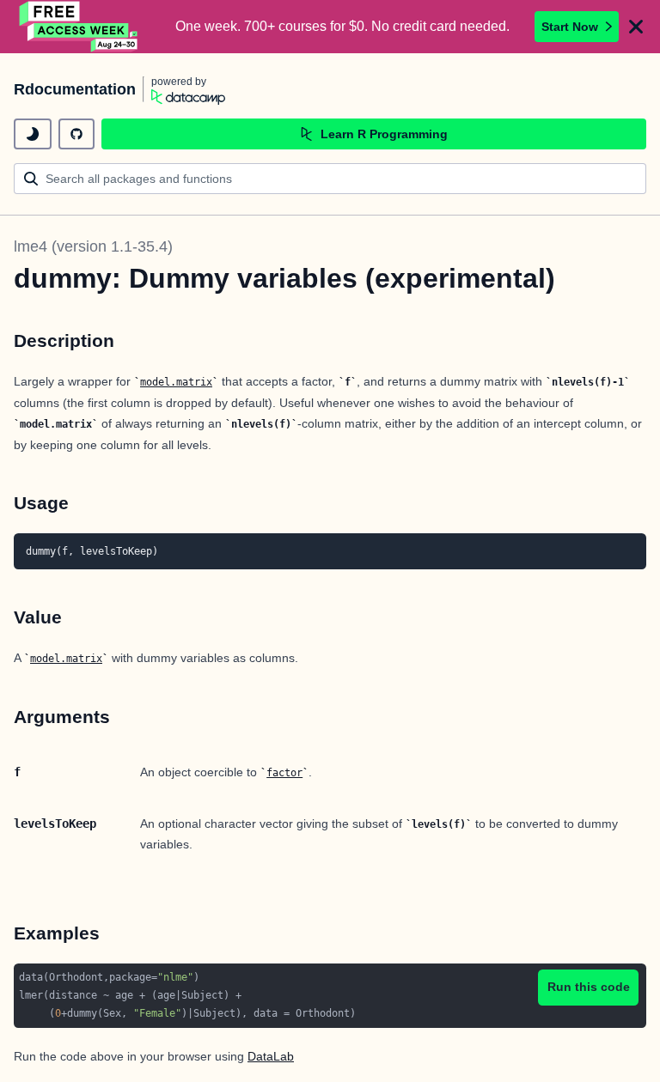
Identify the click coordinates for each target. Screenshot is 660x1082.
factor (284, 773)
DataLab (271, 1056)
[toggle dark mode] (33, 134)
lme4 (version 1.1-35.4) (93, 246)
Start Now (569, 26)
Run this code (588, 987)
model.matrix (176, 382)
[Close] (636, 26)
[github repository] (76, 134)
